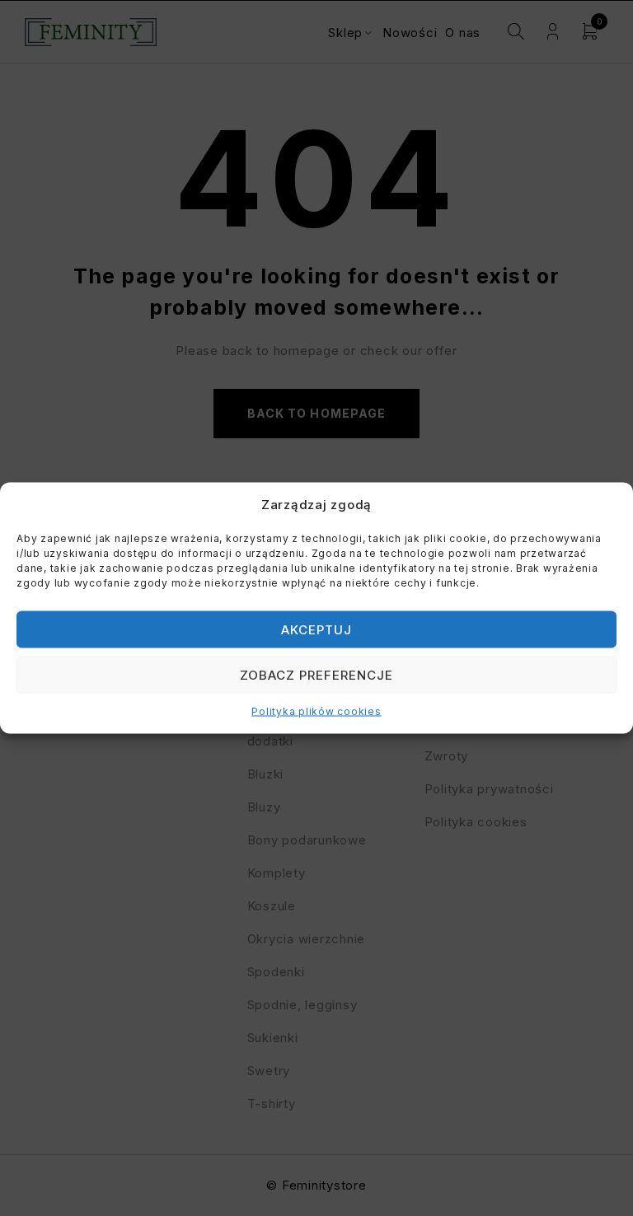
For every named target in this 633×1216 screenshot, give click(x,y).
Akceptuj (316, 629)
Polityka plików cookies (316, 711)
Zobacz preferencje (317, 674)
